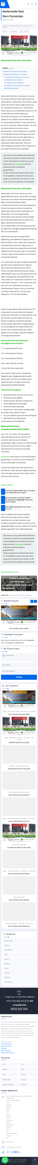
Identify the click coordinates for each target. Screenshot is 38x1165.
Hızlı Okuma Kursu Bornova (19, 926)
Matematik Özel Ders (16, 26)
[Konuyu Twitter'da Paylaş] (24, 31)
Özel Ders (27, 26)
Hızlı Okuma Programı (7, 1053)
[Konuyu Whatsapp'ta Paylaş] (27, 31)
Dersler (11, 766)
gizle (10, 68)
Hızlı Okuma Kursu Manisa (19, 900)
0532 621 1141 (19, 1009)
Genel (11, 20)
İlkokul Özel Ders (6, 1051)
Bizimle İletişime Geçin (9, 572)
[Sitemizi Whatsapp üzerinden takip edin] (17, 1151)
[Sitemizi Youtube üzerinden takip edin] (15, 1151)
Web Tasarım (12, 1162)
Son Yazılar (31, 711)
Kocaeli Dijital (21, 1162)
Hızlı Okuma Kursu (13, 711)
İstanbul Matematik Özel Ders (19, 848)
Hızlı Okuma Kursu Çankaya (19, 795)
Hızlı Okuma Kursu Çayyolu (19, 821)
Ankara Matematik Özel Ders (19, 769)
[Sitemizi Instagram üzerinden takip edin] (12, 1151)
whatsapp (20, 164)
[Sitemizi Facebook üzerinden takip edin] (7, 1151)
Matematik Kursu (6, 1046)
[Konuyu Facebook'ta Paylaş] (22, 31)
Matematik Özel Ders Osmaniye (16, 188)
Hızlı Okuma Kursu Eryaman (19, 874)
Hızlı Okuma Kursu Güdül (19, 629)
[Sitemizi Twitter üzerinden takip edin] (9, 1151)
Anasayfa (6, 20)
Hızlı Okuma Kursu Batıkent (19, 714)
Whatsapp (5, 457)
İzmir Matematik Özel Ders (19, 743)
